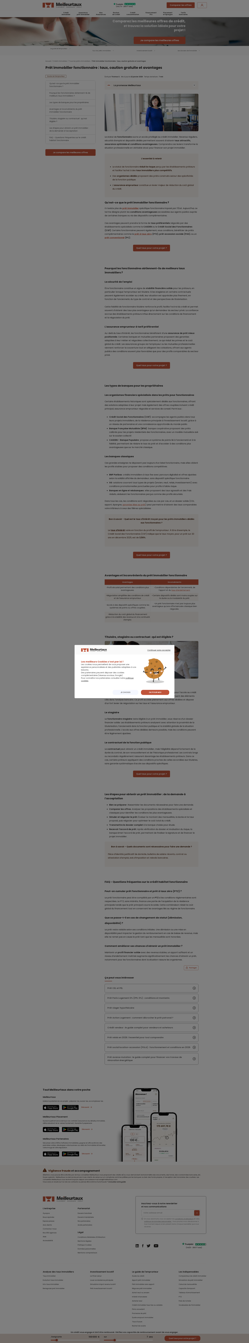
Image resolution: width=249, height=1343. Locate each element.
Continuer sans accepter (157, 652)
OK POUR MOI (155, 692)
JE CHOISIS (125, 692)
